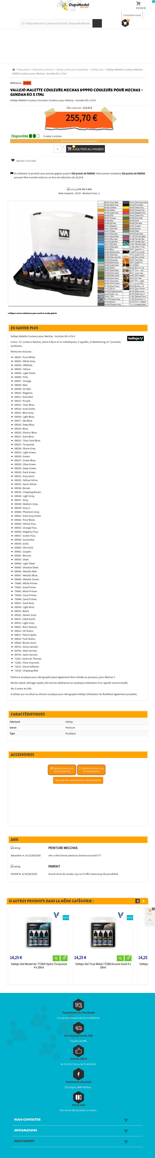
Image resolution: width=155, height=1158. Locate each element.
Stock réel (78, 1105)
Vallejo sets (97, 69)
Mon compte (24, 1141)
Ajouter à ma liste (26, 160)
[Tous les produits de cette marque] (135, 338)
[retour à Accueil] (13, 69)
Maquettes (24, 69)
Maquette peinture (43, 69)
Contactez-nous (132, 15)
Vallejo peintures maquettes (72, 69)
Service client (78, 1059)
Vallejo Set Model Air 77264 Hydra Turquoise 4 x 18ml (39, 965)
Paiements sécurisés (78, 1082)
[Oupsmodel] (73, 5)
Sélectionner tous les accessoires (63, 770)
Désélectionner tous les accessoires (92, 770)
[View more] (56, 958)
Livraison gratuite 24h (78, 1036)
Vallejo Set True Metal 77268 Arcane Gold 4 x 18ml (103, 965)
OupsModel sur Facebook (78, 1013)
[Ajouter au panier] (63, 958)
